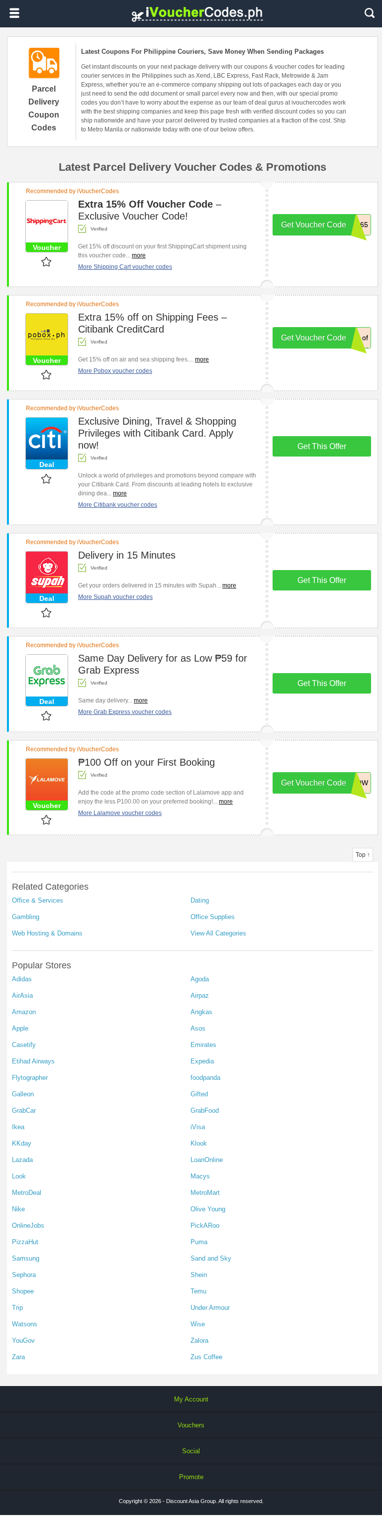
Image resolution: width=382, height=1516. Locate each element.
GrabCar (24, 1110)
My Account (191, 1399)
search (370, 13)
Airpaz (200, 995)
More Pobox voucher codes (115, 370)
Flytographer (30, 1077)
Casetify (24, 1045)
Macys (200, 1176)
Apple (20, 1028)
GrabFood (205, 1110)
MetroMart (205, 1192)
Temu (198, 1291)
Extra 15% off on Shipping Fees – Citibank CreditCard (152, 323)
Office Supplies (213, 917)
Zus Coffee (206, 1357)
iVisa (198, 1127)
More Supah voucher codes (115, 596)
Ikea (18, 1127)
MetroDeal (26, 1192)
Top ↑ (363, 854)
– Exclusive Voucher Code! (149, 210)
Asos (198, 1028)
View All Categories (218, 933)
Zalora (199, 1340)
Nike (18, 1209)
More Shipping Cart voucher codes (125, 266)
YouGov (23, 1340)
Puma (199, 1242)
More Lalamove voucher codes (120, 813)
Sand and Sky (211, 1258)
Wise (198, 1324)
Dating (200, 900)
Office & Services (37, 900)
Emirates (203, 1045)
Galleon (23, 1094)
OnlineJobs (28, 1225)
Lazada (22, 1160)
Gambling (25, 917)
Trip (17, 1307)
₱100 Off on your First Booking (146, 762)
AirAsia (22, 995)
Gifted (199, 1094)
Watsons (24, 1324)
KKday (21, 1143)
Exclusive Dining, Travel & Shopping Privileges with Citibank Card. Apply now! (157, 433)
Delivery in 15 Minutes (127, 555)
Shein (199, 1275)
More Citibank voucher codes (117, 504)
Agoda (200, 979)
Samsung (25, 1258)
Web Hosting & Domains (47, 933)
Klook (199, 1143)
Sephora (24, 1275)
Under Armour (210, 1307)
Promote (191, 1477)
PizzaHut (25, 1242)
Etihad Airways (33, 1061)
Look (19, 1176)
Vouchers (191, 1425)
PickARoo (205, 1225)
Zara (18, 1357)
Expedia (202, 1061)
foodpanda (205, 1077)
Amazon (24, 1012)
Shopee (23, 1291)
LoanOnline (207, 1160)
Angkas (201, 1012)
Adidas (22, 979)
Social (191, 1451)
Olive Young (208, 1209)
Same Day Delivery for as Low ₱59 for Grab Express (162, 664)
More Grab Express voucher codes (125, 711)
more (139, 255)
